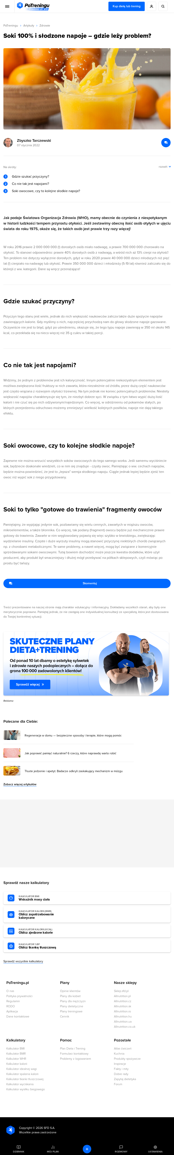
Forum (118, 1084)
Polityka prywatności (19, 996)
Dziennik (18, 1151)
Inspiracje (120, 1064)
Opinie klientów (70, 991)
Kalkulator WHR (16, 1059)
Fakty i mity (121, 1069)
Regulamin (13, 1001)
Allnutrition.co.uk (124, 1027)
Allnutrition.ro (122, 1011)
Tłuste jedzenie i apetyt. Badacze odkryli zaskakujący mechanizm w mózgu (74, 771)
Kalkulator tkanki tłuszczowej (25, 1079)
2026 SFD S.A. (45, 1128)
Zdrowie (44, 25)
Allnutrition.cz (122, 1001)
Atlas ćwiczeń (123, 1048)
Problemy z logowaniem (75, 1059)
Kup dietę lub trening (126, 6)
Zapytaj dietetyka (125, 1079)
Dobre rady (121, 1074)
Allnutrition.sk (122, 1006)
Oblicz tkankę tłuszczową (37, 946)
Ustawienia (155, 1151)
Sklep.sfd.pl (121, 991)
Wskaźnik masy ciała (34, 898)
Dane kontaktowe (17, 1016)
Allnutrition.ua (123, 1021)
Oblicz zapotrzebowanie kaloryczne (36, 915)
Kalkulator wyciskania (20, 1084)
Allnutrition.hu (123, 1016)
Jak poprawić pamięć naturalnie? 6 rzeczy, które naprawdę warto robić (70, 753)
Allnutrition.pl (122, 996)
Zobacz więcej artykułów (19, 784)
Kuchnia (119, 1053)
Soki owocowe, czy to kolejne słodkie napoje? (46, 191)
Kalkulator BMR (16, 1053)
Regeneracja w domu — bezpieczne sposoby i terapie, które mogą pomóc (73, 735)
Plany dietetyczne (71, 1006)
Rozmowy (121, 1151)
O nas (10, 991)
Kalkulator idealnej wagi (21, 1069)
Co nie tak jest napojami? (30, 184)
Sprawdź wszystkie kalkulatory (23, 961)
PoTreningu (10, 25)
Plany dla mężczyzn (73, 1001)
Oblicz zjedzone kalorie (36, 931)
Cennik (64, 1016)
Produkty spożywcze (127, 1059)
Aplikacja (12, 1011)
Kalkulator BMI (15, 1048)
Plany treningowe (71, 1011)
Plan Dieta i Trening (72, 1048)
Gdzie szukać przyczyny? (30, 176)
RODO (10, 1006)
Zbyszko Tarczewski (34, 140)
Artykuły (28, 25)
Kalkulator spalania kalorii (22, 1074)
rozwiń (163, 167)
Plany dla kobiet (70, 996)
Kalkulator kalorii (16, 1064)
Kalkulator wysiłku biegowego (25, 1089)
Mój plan (53, 1151)
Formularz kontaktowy (74, 1053)
